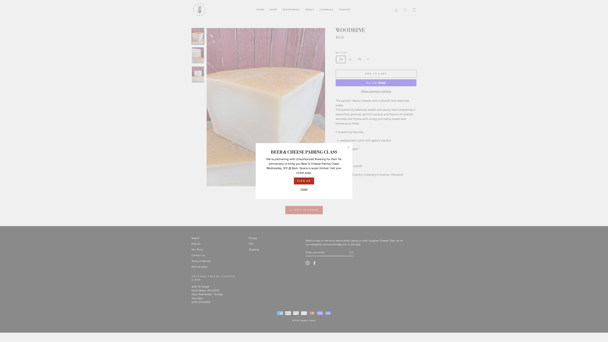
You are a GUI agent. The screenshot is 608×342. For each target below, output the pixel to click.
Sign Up (304, 181)
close (304, 189)
